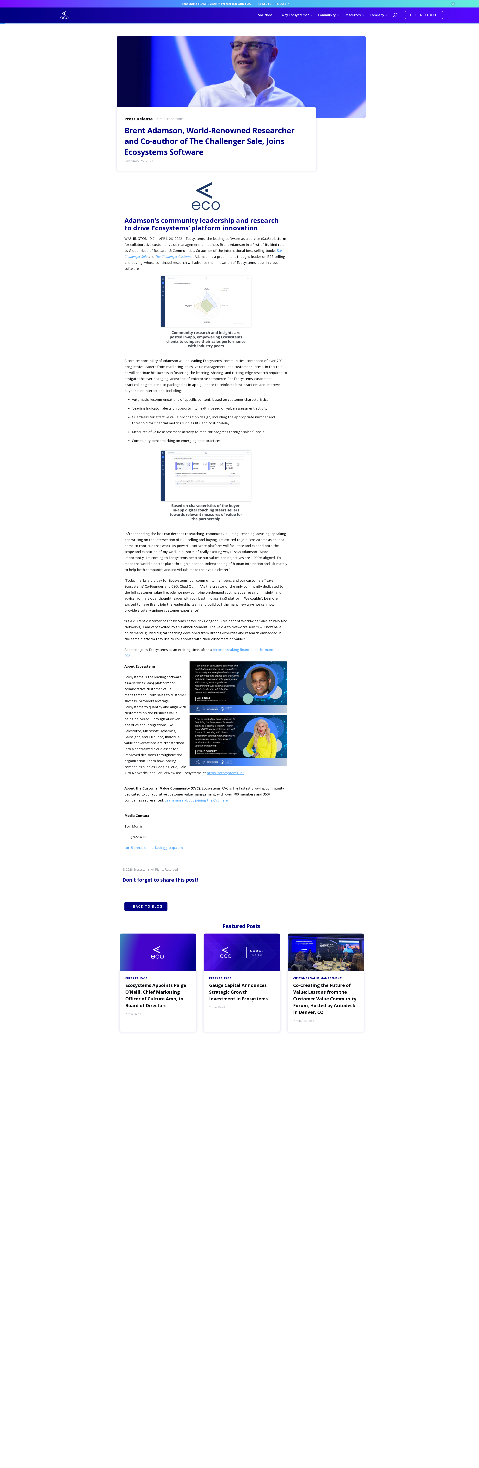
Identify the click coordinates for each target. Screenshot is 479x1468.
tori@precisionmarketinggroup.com (153, 847)
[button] (266, 14)
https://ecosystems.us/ (225, 773)
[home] (64, 15)
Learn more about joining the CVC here (196, 800)
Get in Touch (424, 15)
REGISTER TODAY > (274, 4)
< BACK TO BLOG (145, 906)
